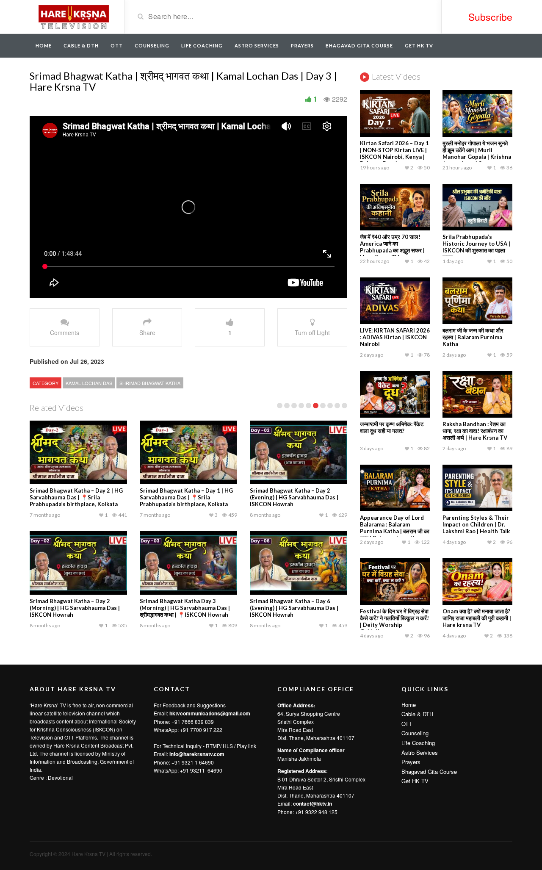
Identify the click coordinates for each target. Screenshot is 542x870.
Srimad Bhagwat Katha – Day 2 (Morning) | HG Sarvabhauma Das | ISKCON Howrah (75, 608)
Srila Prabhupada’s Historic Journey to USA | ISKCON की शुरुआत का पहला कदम (476, 246)
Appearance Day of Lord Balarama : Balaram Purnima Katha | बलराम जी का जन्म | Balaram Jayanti (394, 527)
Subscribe (490, 17)
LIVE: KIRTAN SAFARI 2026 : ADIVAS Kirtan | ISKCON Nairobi (395, 337)
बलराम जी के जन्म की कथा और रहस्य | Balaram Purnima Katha (472, 337)
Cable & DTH (81, 45)
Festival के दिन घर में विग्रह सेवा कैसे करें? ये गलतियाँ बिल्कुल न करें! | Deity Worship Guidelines (394, 621)
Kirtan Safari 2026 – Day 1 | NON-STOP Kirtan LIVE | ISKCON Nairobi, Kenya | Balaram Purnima (394, 153)
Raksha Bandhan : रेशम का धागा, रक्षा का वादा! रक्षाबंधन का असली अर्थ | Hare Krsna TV (474, 431)
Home (44, 45)
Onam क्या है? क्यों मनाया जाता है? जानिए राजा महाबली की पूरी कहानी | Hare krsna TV (476, 618)
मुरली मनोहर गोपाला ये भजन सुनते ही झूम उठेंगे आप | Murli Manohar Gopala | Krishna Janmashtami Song (476, 153)
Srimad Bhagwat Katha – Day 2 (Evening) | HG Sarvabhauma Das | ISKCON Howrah (294, 497)
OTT (117, 45)
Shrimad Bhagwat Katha (149, 383)
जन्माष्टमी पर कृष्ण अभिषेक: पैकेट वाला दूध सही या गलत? (391, 427)
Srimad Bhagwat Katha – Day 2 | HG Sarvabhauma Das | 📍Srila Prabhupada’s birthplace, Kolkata (76, 497)
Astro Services (257, 45)
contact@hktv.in (312, 803)
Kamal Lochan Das (89, 383)
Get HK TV (419, 45)
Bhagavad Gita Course (359, 45)
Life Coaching (202, 45)
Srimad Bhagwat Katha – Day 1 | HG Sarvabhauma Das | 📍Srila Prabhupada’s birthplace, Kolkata (186, 497)
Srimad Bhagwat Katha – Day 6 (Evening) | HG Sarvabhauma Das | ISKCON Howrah (294, 608)
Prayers (302, 45)
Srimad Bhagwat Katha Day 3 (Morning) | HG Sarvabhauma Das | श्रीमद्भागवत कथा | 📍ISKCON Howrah (185, 608)
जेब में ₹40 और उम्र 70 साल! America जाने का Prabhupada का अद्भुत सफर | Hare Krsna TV (392, 246)
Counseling (152, 45)
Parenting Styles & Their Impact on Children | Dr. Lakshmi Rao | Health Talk (476, 524)
